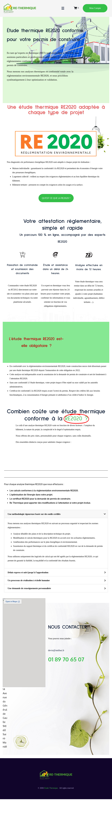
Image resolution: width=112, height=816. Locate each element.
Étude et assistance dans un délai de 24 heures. (55, 269)
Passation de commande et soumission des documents (22, 269)
